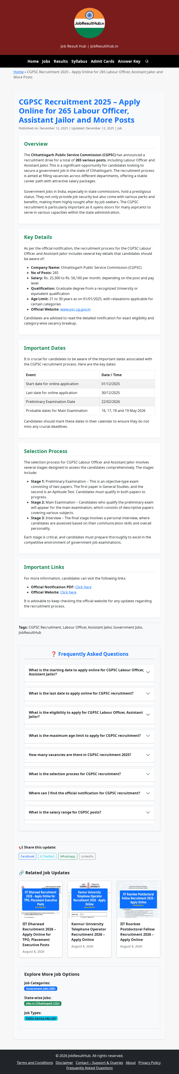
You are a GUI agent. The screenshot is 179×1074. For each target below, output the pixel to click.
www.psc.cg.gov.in (75, 309)
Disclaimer (64, 1062)
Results (61, 61)
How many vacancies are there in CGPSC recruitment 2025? (80, 754)
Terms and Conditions (35, 1062)
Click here (83, 587)
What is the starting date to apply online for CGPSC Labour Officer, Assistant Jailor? (86, 672)
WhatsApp (67, 856)
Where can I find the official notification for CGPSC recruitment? (84, 793)
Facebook (27, 856)
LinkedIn (87, 856)
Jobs (46, 61)
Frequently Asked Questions (89, 1068)
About (131, 1062)
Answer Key (129, 61)
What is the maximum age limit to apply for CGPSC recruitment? (85, 735)
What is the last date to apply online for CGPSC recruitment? (81, 693)
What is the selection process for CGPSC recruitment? (75, 773)
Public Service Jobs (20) (41, 1018)
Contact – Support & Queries (99, 1062)
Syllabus (79, 61)
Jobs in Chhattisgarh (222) (43, 1003)
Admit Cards (102, 61)
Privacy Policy (149, 1062)
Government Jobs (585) (40, 988)
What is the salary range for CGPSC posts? (65, 812)
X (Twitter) (47, 856)
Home (33, 61)
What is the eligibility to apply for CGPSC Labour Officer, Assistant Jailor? (86, 714)
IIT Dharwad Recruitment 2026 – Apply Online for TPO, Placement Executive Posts (39, 934)
